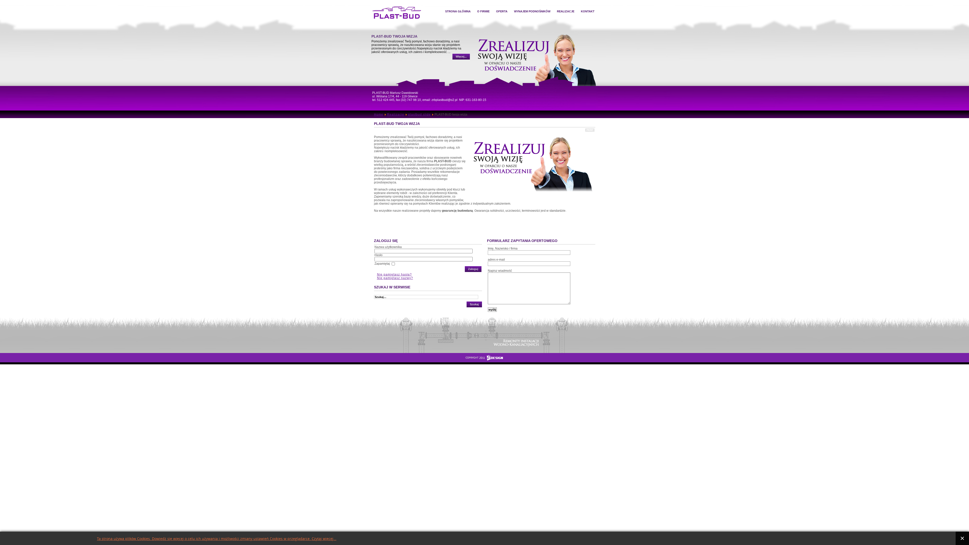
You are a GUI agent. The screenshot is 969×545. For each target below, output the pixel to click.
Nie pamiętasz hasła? (394, 274)
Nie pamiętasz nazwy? (395, 278)
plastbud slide (419, 114)
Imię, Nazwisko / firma (503, 248)
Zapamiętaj (382, 263)
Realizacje (395, 114)
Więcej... (461, 61)
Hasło (378, 255)
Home (378, 114)
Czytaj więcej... (324, 539)
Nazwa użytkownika (388, 247)
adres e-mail (496, 259)
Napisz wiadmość (500, 270)
